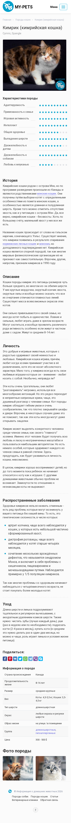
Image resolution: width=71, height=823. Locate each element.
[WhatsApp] (25, 659)
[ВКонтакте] (15, 659)
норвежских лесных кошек (19, 243)
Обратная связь (49, 800)
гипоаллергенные (45, 733)
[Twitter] (20, 659)
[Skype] (40, 659)
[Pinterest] (10, 659)
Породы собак (20, 796)
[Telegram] (30, 659)
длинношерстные (46, 729)
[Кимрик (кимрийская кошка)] (18, 768)
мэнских (44, 243)
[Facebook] (5, 659)
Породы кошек (39, 796)
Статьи (54, 796)
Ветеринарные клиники (25, 800)
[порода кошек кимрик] (51, 768)
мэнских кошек (46, 193)
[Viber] (35, 659)
